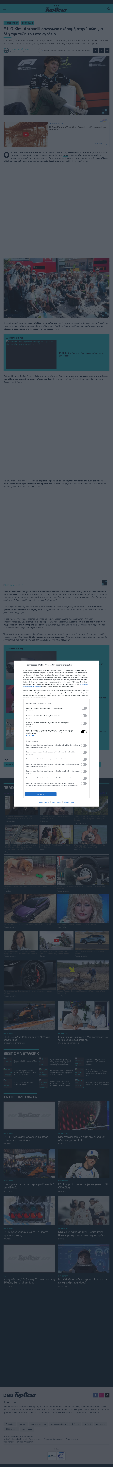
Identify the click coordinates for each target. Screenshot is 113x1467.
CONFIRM (41, 794)
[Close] (95, 665)
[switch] (84, 708)
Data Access (56, 802)
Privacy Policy (69, 802)
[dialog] (56, 733)
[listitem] (56, 703)
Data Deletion (44, 802)
